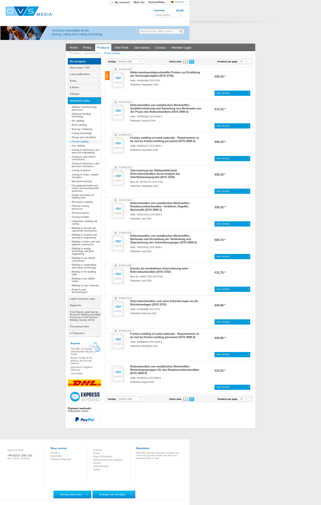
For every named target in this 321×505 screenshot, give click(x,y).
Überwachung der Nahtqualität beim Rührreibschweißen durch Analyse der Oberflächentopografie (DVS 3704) (155, 174)
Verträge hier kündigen (112, 494)
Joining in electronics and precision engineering (85, 151)
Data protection (101, 466)
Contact (97, 463)
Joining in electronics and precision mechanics (85, 164)
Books (73, 80)
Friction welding (80, 141)
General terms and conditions (108, 460)
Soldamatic (56, 456)
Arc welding (78, 120)
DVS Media (75, 53)
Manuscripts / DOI (80, 67)
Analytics (54, 453)
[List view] (191, 61)
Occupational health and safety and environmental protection (85, 188)
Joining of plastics (81, 170)
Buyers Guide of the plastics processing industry (81, 360)
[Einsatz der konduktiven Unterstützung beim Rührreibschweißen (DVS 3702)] (119, 276)
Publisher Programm (60, 459)
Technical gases (80, 212)
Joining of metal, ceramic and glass (85, 176)
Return (96, 453)
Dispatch (97, 450)
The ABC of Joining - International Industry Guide (82, 351)
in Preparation (77, 333)
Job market (77, 373)
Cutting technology (82, 133)
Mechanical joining (82, 181)
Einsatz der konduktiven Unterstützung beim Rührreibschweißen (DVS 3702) (159, 270)
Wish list (139, 2)
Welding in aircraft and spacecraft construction (84, 229)
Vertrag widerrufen (71, 494)
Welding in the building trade (84, 273)
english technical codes (82, 298)
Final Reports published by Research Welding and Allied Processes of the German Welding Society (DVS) (85, 316)
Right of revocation (102, 456)
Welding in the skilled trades (83, 280)
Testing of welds (80, 217)
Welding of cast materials (85, 285)
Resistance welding (82, 202)
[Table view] (185, 61)
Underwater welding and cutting (84, 222)
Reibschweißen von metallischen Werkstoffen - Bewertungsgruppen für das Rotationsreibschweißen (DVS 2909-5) (164, 370)
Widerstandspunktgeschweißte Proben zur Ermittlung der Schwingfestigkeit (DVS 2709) (165, 74)
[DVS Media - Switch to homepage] (29, 11)
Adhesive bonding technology (81, 115)
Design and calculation (84, 137)
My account (122, 2)
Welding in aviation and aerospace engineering (84, 236)
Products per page (227, 61)
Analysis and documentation (79, 291)
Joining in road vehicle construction (84, 158)
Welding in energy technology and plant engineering (83, 251)
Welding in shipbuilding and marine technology (84, 266)
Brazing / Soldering (82, 129)
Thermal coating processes (80, 207)
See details (222, 93)
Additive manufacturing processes (84, 108)
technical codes (93, 53)
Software (74, 93)
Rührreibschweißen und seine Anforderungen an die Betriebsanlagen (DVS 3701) (164, 302)
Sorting (112, 61)
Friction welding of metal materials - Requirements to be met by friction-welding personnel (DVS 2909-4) (164, 139)
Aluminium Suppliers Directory (82, 368)
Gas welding (78, 145)
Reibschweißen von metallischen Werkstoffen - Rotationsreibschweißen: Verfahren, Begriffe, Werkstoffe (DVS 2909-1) (160, 206)
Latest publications (80, 74)
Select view (175, 61)
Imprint (96, 469)
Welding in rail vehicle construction (83, 259)
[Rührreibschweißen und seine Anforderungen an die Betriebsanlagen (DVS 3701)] (119, 309)
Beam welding (79, 124)
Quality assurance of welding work (83, 196)
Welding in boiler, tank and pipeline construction (86, 243)
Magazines (76, 305)
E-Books (74, 87)
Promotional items (79, 326)
